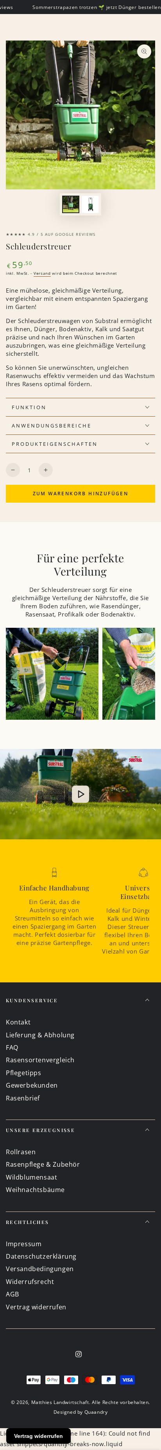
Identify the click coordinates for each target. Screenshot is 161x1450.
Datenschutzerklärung (41, 1256)
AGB (12, 1294)
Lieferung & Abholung (40, 1035)
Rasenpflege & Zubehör (43, 1164)
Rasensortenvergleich (40, 1060)
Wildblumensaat (31, 1177)
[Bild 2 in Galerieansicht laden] (90, 204)
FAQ (12, 1047)
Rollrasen (21, 1152)
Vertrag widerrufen (36, 1307)
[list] (80, 914)
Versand (42, 273)
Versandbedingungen (40, 1269)
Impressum (23, 1244)
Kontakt (18, 1022)
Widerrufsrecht (30, 1281)
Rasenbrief (23, 1098)
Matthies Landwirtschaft (60, 1402)
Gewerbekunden (32, 1085)
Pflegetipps (23, 1073)
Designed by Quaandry (81, 1412)
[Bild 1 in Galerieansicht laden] (70, 204)
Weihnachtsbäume (35, 1189)
